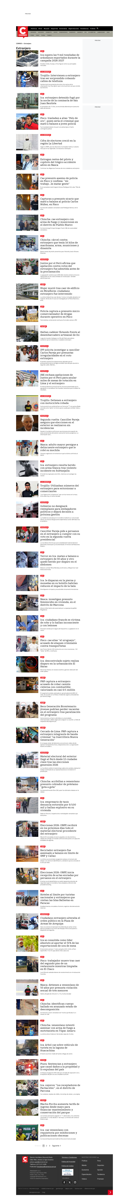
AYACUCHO (41, 32)
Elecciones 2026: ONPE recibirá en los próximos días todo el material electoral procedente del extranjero (58, 829)
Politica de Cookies (68, 1166)
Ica (42, 51)
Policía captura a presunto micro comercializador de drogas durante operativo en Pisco (60, 314)
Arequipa (45, 914)
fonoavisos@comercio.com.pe (46, 1166)
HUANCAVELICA (63, 32)
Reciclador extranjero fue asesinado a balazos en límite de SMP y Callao (59, 853)
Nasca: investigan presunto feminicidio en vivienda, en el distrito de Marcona (58, 602)
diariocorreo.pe (90, 1188)
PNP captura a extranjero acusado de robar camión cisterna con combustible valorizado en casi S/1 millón (57, 685)
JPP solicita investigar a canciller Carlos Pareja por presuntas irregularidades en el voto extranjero (60, 354)
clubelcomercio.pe (47, 1188)
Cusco (43, 1100)
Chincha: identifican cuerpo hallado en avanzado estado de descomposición (58, 1006)
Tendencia (84, 28)
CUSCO (55, 32)
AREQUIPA (33, 32)
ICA (85, 32)
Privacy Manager (43, 1180)
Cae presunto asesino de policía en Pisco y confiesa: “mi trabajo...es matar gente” (59, 181)
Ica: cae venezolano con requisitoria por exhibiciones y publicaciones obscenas (58, 1133)
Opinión (100, 1170)
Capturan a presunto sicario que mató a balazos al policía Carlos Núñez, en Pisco (59, 201)
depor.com (68, 1188)
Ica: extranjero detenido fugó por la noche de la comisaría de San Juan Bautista (60, 100)
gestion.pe (59, 1188)
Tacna (43, 326)
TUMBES (49, 35)
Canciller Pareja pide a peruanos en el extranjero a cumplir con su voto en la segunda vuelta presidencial (60, 535)
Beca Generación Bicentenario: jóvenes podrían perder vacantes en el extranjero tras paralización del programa (60, 710)
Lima (43, 284)
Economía (63, 28)
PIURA (32, 35)
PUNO (37, 35)
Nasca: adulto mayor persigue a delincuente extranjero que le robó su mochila (59, 447)
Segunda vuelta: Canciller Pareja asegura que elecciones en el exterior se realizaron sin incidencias (59, 424)
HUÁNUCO (80, 32)
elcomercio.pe (34, 1188)
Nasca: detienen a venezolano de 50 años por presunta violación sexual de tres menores (59, 988)
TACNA (43, 35)
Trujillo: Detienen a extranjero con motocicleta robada (58, 402)
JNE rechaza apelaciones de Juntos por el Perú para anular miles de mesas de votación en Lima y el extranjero (58, 379)
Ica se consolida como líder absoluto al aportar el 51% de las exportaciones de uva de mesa (59, 943)
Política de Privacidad (68, 1161)
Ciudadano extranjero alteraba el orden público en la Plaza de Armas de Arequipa (60, 921)
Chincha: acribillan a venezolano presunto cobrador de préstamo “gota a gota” (60, 784)
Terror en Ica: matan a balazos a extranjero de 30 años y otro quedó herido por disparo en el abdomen (59, 560)
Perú (40, 28)
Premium (100, 1179)
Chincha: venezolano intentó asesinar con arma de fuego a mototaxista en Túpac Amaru (57, 1028)
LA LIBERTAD (91, 32)
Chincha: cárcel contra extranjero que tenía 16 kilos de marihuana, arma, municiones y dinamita (59, 244)
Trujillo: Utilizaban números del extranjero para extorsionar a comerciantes (59, 488)
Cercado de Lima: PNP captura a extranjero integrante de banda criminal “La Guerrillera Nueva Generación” (59, 735)
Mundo (46, 28)
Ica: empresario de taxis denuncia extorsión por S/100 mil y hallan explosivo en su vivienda (58, 806)
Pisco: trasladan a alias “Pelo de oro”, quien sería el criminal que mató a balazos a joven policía (59, 121)
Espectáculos (74, 28)
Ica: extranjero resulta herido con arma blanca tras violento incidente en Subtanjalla (58, 468)
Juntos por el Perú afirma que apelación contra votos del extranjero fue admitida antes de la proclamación (60, 267)
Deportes (54, 28)
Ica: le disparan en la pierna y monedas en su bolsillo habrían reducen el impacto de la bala (59, 583)
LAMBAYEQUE (101, 32)
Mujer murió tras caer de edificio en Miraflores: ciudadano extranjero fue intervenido (59, 291)
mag (43, 1192)
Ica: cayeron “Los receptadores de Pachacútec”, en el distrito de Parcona (60, 1088)
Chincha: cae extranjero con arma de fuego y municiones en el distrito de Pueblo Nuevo (59, 222)
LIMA (108, 32)
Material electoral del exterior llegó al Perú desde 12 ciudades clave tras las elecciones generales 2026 (58, 760)
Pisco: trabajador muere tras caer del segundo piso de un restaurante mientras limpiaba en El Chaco (60, 965)
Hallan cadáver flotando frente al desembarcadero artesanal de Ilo (60, 333)
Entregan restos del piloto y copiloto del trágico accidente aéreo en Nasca (58, 162)
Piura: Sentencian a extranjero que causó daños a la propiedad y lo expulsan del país (60, 1066)
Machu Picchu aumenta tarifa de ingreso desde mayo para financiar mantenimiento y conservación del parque (59, 1108)
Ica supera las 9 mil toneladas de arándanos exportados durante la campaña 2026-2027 (60, 58)
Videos (92, 28)
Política (34, 28)
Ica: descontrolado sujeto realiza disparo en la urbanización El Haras (59, 663)
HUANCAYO (72, 32)
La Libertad (45, 71)
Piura (43, 1060)
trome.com (78, 1188)
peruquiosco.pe (34, 1192)
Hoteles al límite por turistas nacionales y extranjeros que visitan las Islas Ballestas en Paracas (57, 898)
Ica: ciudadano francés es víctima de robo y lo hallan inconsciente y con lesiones (60, 622)
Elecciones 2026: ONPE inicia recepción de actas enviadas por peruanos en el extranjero (59, 875)
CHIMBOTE (49, 32)
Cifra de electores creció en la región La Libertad (58, 142)
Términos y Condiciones (69, 1157)
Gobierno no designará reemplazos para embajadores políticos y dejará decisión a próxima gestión (58, 510)
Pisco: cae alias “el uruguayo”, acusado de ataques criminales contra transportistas (58, 643)
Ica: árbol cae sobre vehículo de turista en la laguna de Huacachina (59, 1047)
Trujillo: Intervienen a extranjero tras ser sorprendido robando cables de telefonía (60, 78)
